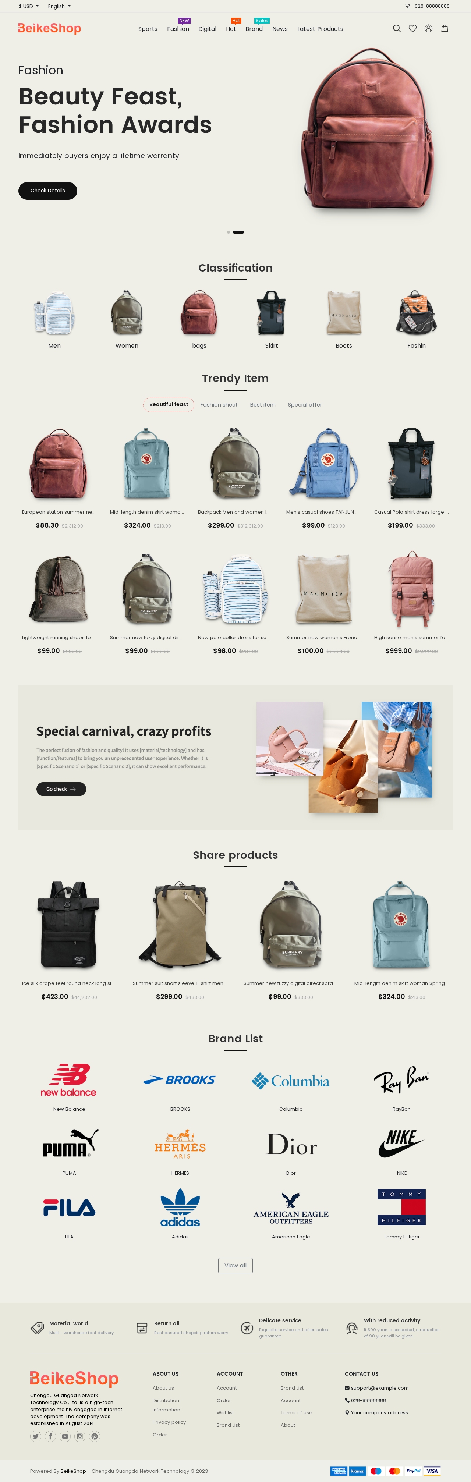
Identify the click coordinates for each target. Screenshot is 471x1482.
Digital (207, 29)
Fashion (178, 26)
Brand (256, 26)
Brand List (228, 1425)
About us (163, 1388)
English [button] (57, 6)
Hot (233, 26)
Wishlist (225, 1413)
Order (160, 1435)
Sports (147, 29)
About (288, 1425)
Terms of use (296, 1413)
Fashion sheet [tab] (219, 404)
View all (235, 1265)
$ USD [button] (27, 6)
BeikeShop (73, 1471)
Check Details (48, 190)
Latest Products (320, 29)
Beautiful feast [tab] (168, 404)
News (280, 29)
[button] (445, 28)
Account (227, 1388)
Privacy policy (169, 1422)
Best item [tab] (263, 404)
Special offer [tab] (305, 404)
